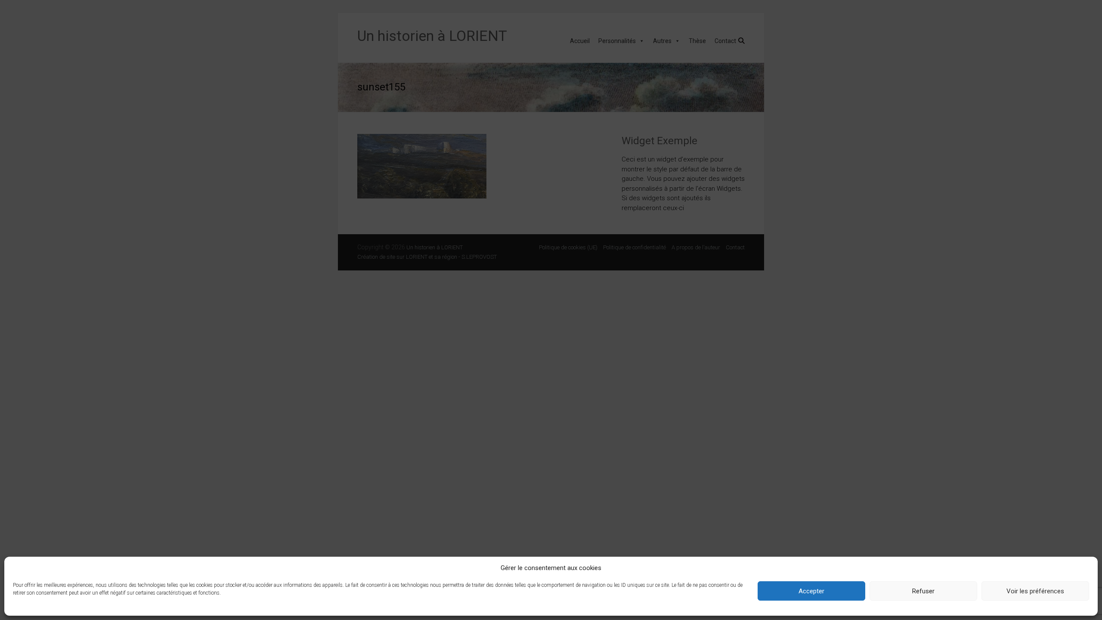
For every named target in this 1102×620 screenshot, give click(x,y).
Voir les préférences (1035, 591)
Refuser (923, 591)
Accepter (811, 591)
